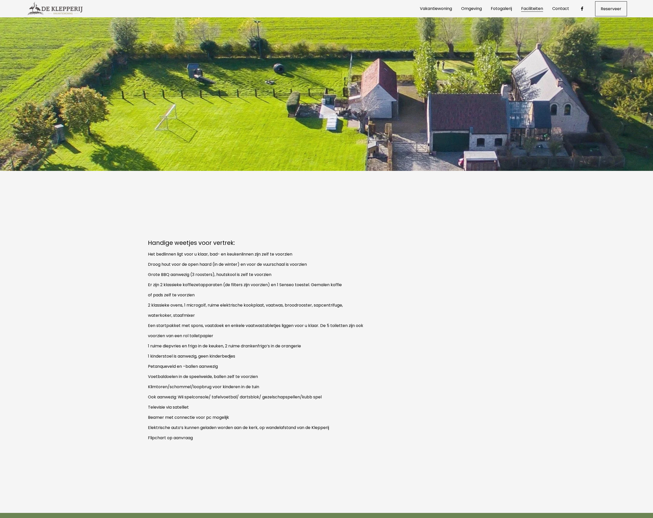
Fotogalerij (501, 8)
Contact (560, 8)
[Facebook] (582, 8)
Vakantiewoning (436, 8)
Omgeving (471, 8)
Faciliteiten (532, 8)
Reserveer (611, 9)
